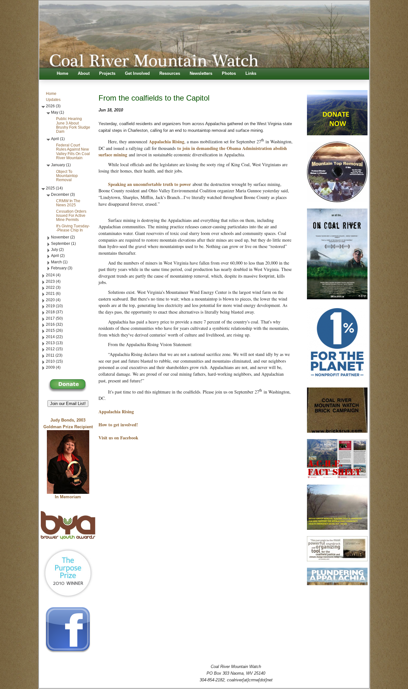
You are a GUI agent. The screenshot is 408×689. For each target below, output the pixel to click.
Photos (229, 73)
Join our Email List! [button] (68, 403)
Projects (107, 73)
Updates (53, 99)
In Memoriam (68, 497)
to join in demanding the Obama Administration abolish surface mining (192, 151)
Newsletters (201, 73)
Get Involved (137, 73)
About (84, 73)
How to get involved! (118, 424)
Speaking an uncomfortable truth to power (149, 184)
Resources (169, 73)
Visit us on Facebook (118, 437)
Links (250, 73)
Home (62, 73)
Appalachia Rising (166, 141)
